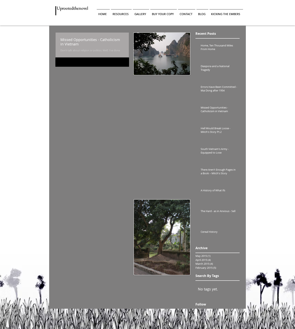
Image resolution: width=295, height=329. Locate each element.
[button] (121, 12)
